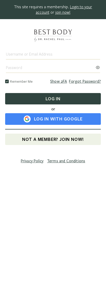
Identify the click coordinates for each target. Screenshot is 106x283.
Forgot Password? (85, 81)
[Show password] (97, 66)
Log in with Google (58, 119)
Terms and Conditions (66, 161)
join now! (62, 12)
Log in (53, 99)
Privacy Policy (32, 161)
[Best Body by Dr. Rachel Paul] (53, 36)
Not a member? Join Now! (53, 139)
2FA (58, 81)
